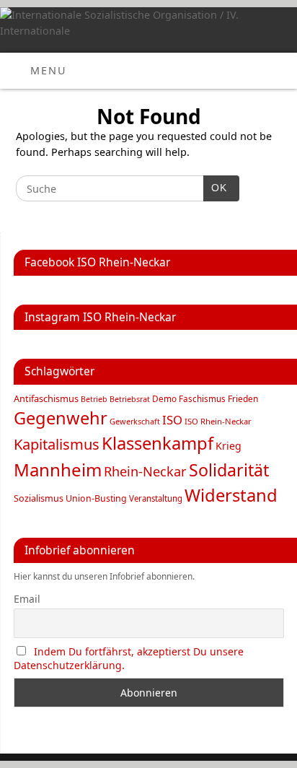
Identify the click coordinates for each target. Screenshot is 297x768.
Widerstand (231, 495)
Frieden (243, 399)
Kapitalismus (56, 444)
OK (215, 187)
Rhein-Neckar (145, 471)
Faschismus (202, 398)
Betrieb (94, 399)
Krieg (228, 446)
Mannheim (58, 469)
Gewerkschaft (135, 421)
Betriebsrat (130, 398)
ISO (172, 419)
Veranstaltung (155, 498)
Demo (164, 398)
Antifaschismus (46, 398)
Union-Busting (96, 498)
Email (27, 599)
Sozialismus (38, 498)
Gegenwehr (60, 417)
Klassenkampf (157, 443)
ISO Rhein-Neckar (218, 421)
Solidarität (229, 469)
